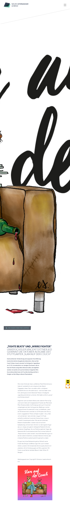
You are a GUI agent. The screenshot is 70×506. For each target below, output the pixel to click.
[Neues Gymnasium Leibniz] (16, 7)
